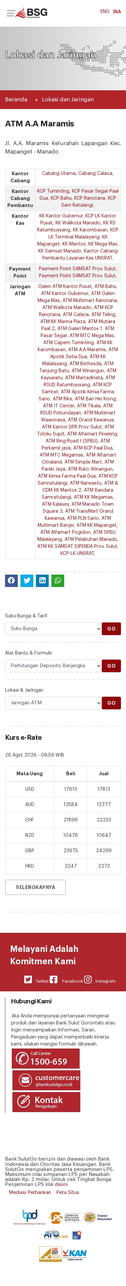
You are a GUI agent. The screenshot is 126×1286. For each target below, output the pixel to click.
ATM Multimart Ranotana (89, 300)
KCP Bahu (61, 198)
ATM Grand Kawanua (91, 420)
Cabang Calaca (95, 173)
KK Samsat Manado (59, 251)
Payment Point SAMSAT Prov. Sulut (77, 269)
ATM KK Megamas (93, 497)
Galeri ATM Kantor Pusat (65, 286)
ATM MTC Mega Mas (92, 335)
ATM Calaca (76, 314)
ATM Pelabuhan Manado (91, 539)
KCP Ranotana (89, 198)
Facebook (70, 981)
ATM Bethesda (85, 364)
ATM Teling (103, 314)
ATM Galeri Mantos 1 (79, 328)
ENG (105, 11)
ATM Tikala (88, 406)
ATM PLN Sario (83, 518)
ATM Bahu (105, 286)
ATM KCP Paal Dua (93, 448)
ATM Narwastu (85, 483)
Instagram (104, 981)
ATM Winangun (88, 371)
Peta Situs (67, 1192)
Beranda (16, 99)
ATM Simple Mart (83, 462)
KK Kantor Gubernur (61, 216)
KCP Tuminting (53, 191)
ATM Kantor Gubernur (64, 293)
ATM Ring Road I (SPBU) (72, 441)
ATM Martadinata (84, 378)
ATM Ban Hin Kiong (95, 399)
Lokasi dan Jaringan (68, 99)
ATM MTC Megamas (61, 455)
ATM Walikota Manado (66, 307)
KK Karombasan (90, 230)
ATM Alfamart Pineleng (92, 434)
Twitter (40, 981)
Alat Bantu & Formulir (28, 653)
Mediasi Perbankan (30, 1192)
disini (61, 1184)
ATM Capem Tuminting (68, 342)
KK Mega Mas (102, 244)
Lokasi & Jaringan (24, 690)
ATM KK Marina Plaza (62, 321)
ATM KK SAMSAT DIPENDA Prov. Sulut (77, 546)
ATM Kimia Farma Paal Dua (67, 476)
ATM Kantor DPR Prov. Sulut (72, 427)
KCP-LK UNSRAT (77, 553)
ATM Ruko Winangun (90, 469)
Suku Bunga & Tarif (26, 616)
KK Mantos (74, 244)
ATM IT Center (58, 406)
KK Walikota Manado (77, 223)
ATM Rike (62, 399)
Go (111, 628)
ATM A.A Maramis (87, 350)
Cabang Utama (59, 173)
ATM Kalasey (55, 504)
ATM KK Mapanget (97, 525)
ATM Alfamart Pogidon (65, 532)
